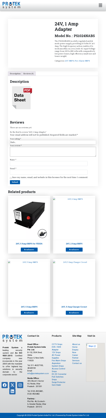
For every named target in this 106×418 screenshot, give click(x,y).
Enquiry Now (75, 351)
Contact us (77, 363)
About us (76, 344)
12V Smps (56, 352)
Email (13, 168)
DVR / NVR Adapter (56, 348)
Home (74, 347)
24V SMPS (69, 61)
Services (76, 360)
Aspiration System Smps (58, 364)
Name (13, 160)
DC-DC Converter (59, 374)
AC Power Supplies (56, 356)
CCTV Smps (57, 344)
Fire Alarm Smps (59, 360)
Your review (16, 145)
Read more (29, 250)
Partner (75, 358)
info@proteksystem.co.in (38, 373)
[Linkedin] (12, 391)
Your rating (15, 139)
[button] (100, 5)
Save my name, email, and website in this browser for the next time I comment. (50, 177)
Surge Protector (58, 382)
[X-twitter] (12, 385)
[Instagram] (20, 385)
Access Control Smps (58, 370)
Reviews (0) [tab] (29, 74)
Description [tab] (15, 74)
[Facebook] (5, 385)
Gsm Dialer (56, 385)
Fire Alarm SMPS (82, 61)
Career (75, 355)
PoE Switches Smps (57, 378)
